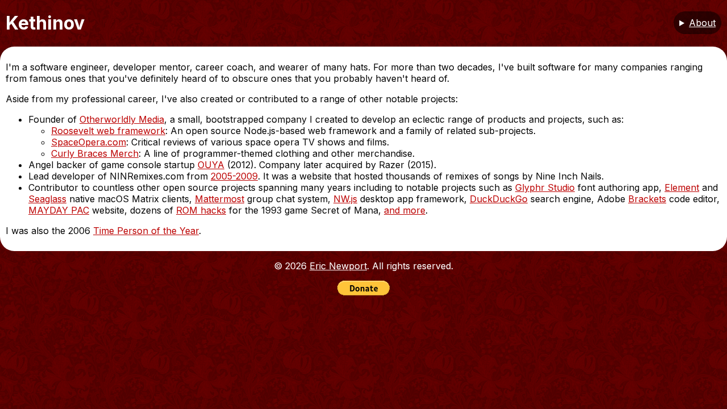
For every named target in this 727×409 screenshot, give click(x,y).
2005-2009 (234, 176)
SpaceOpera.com (88, 142)
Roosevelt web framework (108, 130)
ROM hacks (201, 210)
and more (404, 210)
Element (682, 187)
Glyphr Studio (545, 187)
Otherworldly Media (122, 119)
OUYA (211, 164)
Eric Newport (338, 266)
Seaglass (47, 198)
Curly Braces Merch (95, 153)
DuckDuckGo (499, 198)
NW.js (345, 198)
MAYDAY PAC (58, 210)
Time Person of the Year (146, 230)
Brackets (647, 198)
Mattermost (219, 198)
